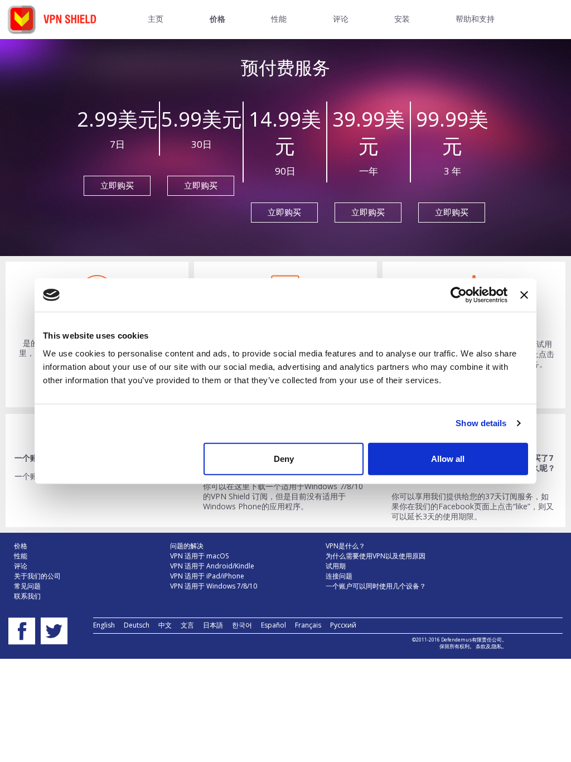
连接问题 (339, 576)
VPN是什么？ (345, 546)
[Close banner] (524, 295)
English (104, 625)
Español (273, 625)
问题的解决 (187, 546)
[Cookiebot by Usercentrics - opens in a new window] (458, 295)
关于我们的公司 (37, 576)
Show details (481, 423)
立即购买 (117, 185)
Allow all (447, 458)
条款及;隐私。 (491, 646)
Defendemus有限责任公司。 (473, 639)
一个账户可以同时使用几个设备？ (376, 586)
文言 (187, 625)
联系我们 (27, 596)
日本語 (213, 625)
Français (308, 625)
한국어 (242, 625)
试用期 (336, 566)
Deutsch (136, 625)
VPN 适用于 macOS (199, 556)
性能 (20, 556)
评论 (20, 566)
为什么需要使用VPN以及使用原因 (375, 556)
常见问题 (27, 586)
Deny (284, 458)
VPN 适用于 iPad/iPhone (207, 576)
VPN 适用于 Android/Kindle (212, 566)
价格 (20, 546)
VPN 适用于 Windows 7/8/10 (213, 586)
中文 (165, 625)
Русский (343, 625)
